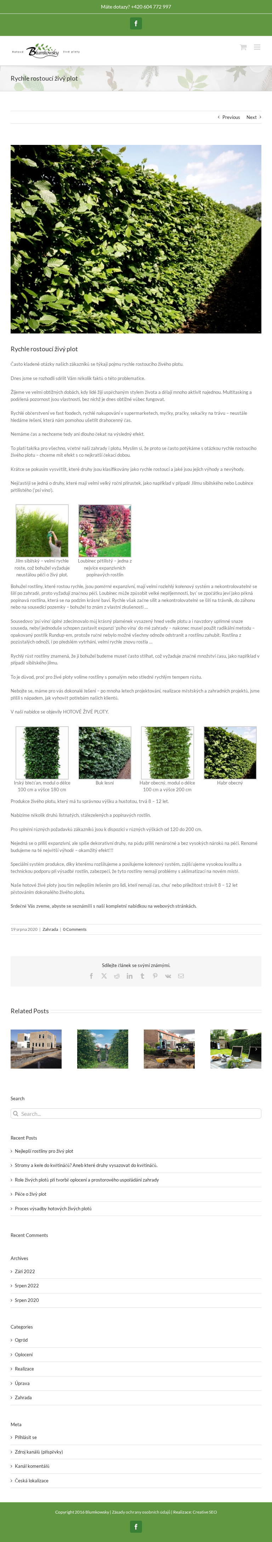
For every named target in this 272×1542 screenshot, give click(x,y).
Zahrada (50, 929)
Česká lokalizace (32, 1480)
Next (251, 117)
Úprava (22, 1383)
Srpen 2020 (27, 1300)
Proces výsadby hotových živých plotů (53, 1208)
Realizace (24, 1369)
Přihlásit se (26, 1437)
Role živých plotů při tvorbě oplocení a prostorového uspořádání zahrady (87, 1180)
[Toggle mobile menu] (257, 47)
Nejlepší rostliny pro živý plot (44, 1151)
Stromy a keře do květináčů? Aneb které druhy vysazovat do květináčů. (86, 1165)
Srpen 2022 (27, 1285)
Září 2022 (25, 1271)
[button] (16, 1049)
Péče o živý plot (30, 1194)
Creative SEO (205, 1512)
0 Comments (74, 929)
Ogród (21, 1340)
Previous (231, 117)
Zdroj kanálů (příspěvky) (39, 1452)
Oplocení (24, 1354)
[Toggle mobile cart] (243, 47)
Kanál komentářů (32, 1466)
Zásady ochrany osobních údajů (141, 1512)
